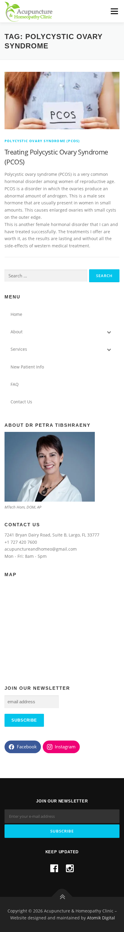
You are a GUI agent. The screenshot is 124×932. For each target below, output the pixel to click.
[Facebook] (54, 868)
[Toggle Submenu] (108, 332)
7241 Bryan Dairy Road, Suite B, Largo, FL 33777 (52, 535)
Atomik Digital (101, 918)
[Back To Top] (62, 896)
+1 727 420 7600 (21, 542)
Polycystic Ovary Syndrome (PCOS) (42, 141)
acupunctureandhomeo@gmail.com (41, 549)
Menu (114, 11)
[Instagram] (70, 868)
